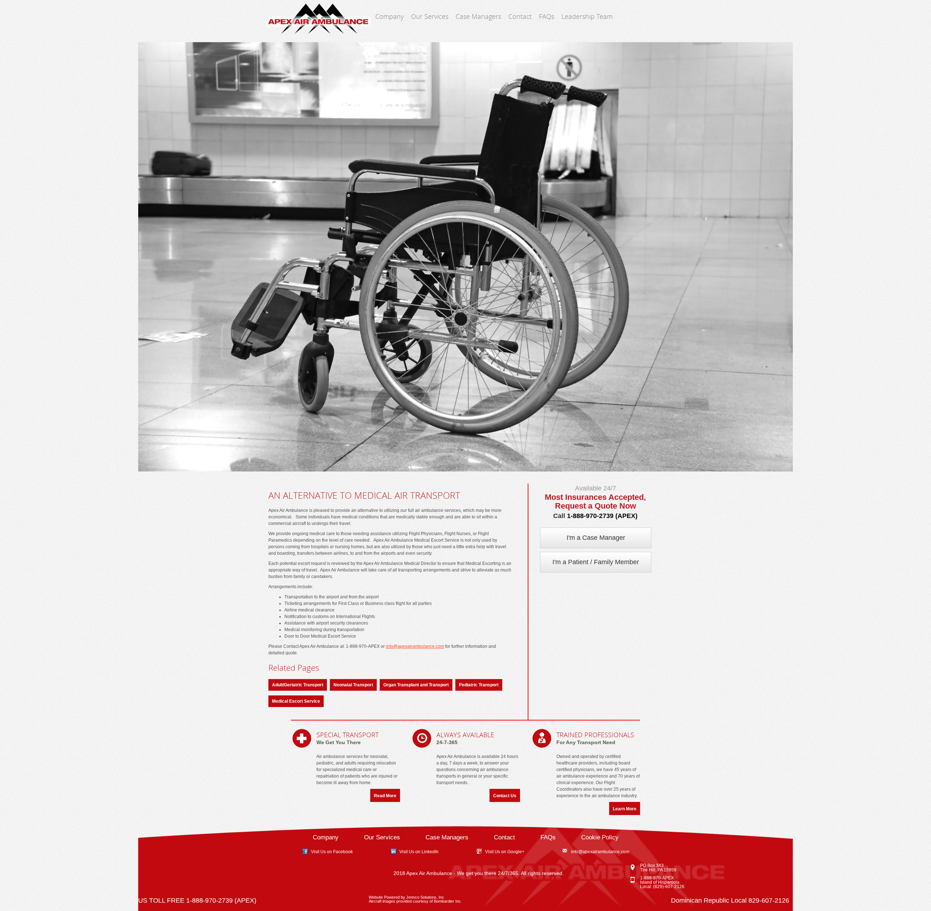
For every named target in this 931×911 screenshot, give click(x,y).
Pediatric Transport (479, 684)
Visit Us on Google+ (504, 851)
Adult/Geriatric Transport (297, 684)
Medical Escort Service (296, 701)
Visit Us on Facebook (332, 851)
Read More (385, 795)
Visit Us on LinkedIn (419, 851)
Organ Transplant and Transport (416, 684)
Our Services (429, 16)
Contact (520, 16)
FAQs (546, 16)
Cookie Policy (600, 837)
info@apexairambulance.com (415, 646)
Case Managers (478, 16)
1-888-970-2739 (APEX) (602, 515)
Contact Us (504, 795)
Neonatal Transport (353, 684)
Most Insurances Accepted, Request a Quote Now (595, 502)
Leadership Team (587, 16)
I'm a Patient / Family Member (595, 562)
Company (389, 16)
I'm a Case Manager (596, 537)
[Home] (317, 19)
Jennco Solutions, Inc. (425, 897)
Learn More (624, 808)
